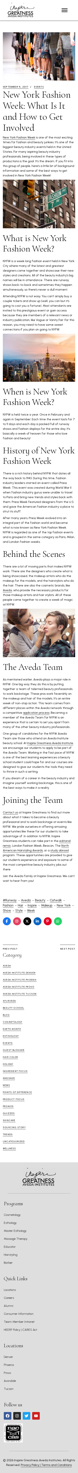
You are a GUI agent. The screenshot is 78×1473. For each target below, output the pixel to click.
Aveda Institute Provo (18, 986)
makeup (46, 905)
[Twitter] (26, 1416)
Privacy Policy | (31, 1465)
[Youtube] (36, 1416)
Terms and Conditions (56, 1465)
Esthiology (11, 1036)
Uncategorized (14, 1141)
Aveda (7, 590)
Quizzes (9, 1113)
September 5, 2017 (15, 86)
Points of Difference (17, 1092)
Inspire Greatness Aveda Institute (50, 743)
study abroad (59, 850)
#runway (10, 900)
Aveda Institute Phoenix (20, 979)
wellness (9, 1148)
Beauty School (13, 1008)
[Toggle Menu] (65, 10)
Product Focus (14, 1099)
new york (64, 905)
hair (20, 905)
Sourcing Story (14, 1127)
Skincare (9, 1120)
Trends (8, 1134)
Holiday (8, 1064)
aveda (26, 900)
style (19, 910)
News (6, 1085)
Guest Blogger (14, 1050)
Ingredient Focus (15, 1071)
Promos (8, 1106)
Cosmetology (12, 1022)
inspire (32, 905)
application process (36, 712)
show (7, 910)
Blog (6, 1015)
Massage (9, 1078)
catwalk (56, 900)
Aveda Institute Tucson (20, 994)
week (31, 910)
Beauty (40, 900)
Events (39, 86)
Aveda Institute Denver (19, 972)
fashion (8, 905)
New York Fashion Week (19, 137)
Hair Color (10, 1057)
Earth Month (12, 1029)
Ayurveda (9, 1001)
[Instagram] (17, 1416)
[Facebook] (7, 1416)
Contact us (10, 812)
